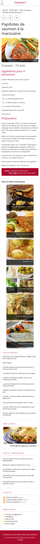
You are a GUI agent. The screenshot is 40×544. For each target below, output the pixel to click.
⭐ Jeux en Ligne (9, 524)
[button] (2, 2)
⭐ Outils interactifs (10, 521)
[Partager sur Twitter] (10, 18)
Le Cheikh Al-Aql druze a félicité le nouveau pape (19, 373)
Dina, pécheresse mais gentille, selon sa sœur (18, 402)
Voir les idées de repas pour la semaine (23, 446)
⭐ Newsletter (8, 517)
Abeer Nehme (7, 363)
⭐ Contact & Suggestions (12, 514)
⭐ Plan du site (8, 519)
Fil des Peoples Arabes (13, 500)
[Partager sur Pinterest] (16, 18)
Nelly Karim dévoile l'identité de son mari (16, 465)
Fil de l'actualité (11, 497)
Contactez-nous (10, 534)
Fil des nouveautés (12, 502)
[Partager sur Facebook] (4, 18)
